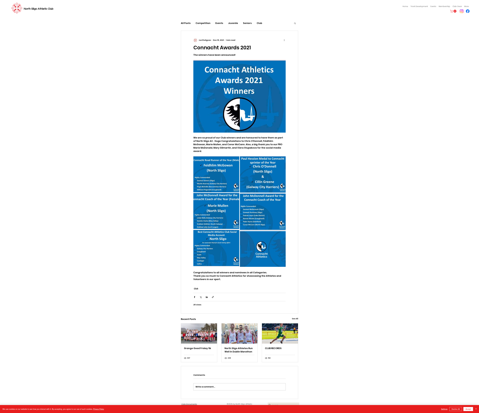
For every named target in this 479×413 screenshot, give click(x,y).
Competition (203, 23)
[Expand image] (216, 174)
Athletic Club (45, 8)
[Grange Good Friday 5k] (199, 333)
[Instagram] (461, 11)
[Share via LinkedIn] (207, 297)
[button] (453, 11)
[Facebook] (467, 11)
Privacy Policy (98, 409)
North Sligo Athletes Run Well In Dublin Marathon (239, 350)
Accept (468, 409)
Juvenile (233, 23)
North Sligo (31, 8)
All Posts (186, 23)
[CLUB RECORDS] (280, 333)
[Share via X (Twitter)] (200, 297)
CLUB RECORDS (273, 348)
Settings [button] (444, 409)
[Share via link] (213, 297)
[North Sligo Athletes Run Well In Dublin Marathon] (240, 333)
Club (259, 23)
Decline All (456, 409)
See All (295, 318)
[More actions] (284, 40)
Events (219, 23)
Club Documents (189, 404)
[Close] (476, 409)
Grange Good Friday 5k (197, 348)
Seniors (247, 23)
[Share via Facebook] (194, 297)
